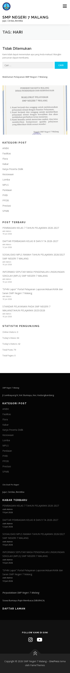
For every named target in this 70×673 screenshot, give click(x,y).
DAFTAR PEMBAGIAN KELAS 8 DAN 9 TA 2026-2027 (30, 241)
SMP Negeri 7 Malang (25, 17)
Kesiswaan (8, 174)
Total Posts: (8, 349)
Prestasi (6, 205)
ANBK (5, 148)
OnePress (54, 661)
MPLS (5, 184)
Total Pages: (8, 355)
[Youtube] (39, 639)
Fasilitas (6, 153)
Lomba (6, 179)
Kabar (5, 163)
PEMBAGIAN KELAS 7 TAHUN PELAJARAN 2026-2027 (30, 227)
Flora (5, 158)
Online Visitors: (9, 332)
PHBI (5, 195)
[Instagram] (30, 639)
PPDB (5, 200)
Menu (64, 6)
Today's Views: (9, 338)
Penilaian (7, 190)
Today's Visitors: (10, 343)
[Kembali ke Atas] (35, 654)
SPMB (5, 210)
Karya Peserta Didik (12, 169)
